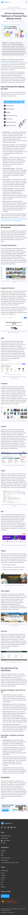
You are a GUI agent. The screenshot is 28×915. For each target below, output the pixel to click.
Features (3, 873)
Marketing (17, 7)
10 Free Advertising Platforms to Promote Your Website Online (14, 9)
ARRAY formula (4, 838)
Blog (13, 7)
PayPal (2, 853)
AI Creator (3, 843)
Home (9, 7)
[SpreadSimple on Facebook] (2, 827)
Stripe (2, 855)
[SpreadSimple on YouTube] (11, 827)
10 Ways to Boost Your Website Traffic (11, 221)
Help (2, 884)
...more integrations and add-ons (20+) (9, 862)
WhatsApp (3, 851)
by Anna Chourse (21, 21)
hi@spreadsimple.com (6, 910)
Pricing (2, 880)
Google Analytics (4, 860)
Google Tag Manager (5, 858)
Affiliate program (4, 870)
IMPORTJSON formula (6, 836)
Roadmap (3, 887)
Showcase (3, 877)
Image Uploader (6, 840)
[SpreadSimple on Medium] (8, 827)
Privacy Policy (4, 912)
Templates (3, 875)
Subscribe (5, 896)
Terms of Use (11, 912)
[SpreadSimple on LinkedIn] (14, 827)
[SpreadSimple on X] (5, 827)
